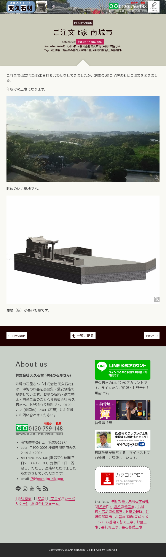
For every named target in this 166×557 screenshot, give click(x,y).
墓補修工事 (109, 527)
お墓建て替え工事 (119, 522)
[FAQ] (41, 498)
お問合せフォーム (45, 503)
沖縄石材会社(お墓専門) (108, 50)
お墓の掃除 (134, 511)
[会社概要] (24, 498)
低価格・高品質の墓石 (65, 50)
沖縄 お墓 (86, 50)
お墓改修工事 (124, 506)
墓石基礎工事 (131, 527)
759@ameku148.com (47, 478)
